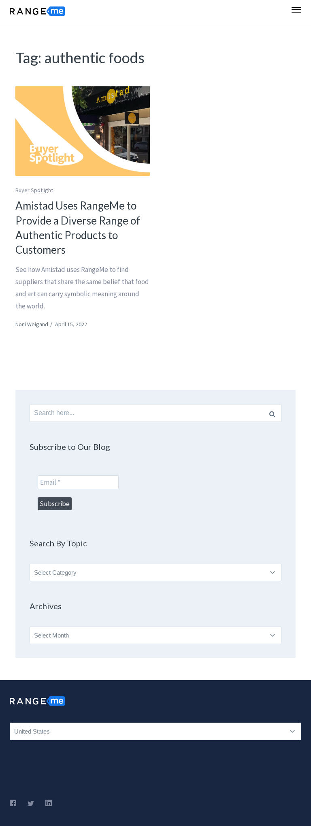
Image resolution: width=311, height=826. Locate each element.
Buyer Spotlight (34, 190)
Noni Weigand (31, 324)
